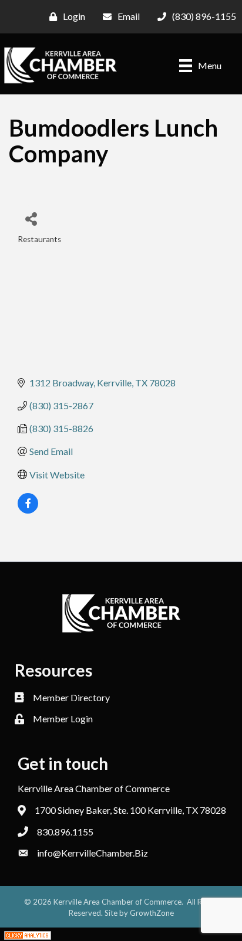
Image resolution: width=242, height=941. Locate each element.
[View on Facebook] (28, 509)
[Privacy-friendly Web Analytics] (27, 934)
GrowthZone (152, 913)
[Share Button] (31, 218)
